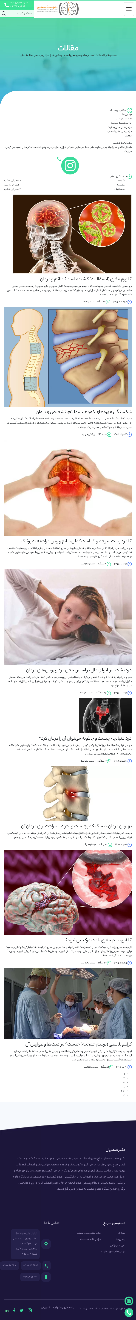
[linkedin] (6, 1310)
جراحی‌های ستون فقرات (120, 127)
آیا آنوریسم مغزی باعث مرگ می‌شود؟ (99, 940)
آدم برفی (45, 1307)
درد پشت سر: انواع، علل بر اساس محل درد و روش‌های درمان (79, 670)
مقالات (128, 136)
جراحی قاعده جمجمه (121, 123)
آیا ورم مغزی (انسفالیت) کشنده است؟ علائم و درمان (86, 279)
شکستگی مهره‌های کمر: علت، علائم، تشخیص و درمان (84, 412)
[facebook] (14, 1310)
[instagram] (30, 1310)
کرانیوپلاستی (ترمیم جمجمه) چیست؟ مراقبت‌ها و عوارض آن (78, 1045)
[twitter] (21, 1310)
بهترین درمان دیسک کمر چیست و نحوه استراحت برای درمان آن (76, 826)
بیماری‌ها (127, 115)
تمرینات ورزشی (124, 119)
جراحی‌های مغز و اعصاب (119, 132)
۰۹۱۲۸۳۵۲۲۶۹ (17, 6)
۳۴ (123, 1091)
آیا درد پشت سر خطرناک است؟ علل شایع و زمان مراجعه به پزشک (76, 541)
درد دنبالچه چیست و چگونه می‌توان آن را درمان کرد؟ (85, 739)
